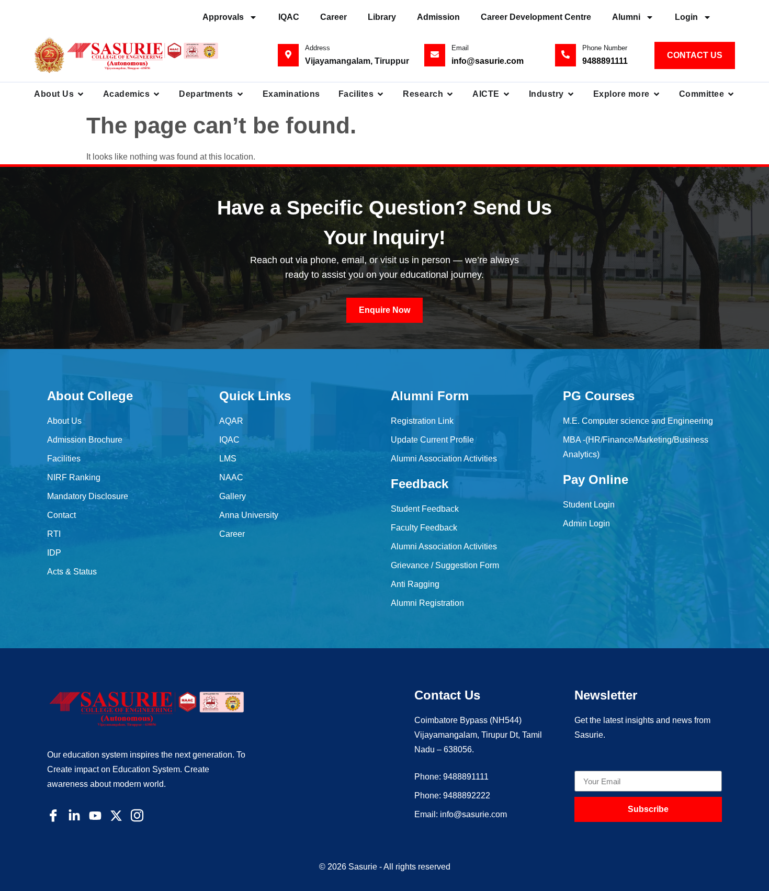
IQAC (288, 17)
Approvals (223, 17)
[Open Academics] (156, 94)
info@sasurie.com (487, 61)
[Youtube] (95, 815)
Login (686, 17)
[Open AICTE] (506, 94)
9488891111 (605, 61)
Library (382, 17)
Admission (438, 17)
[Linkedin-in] (74, 815)
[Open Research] (450, 94)
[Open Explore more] (656, 94)
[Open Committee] (731, 94)
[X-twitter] (116, 815)
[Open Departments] (240, 94)
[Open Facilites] (380, 94)
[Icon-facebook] (53, 815)
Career (333, 17)
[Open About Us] (80, 94)
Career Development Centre (536, 17)
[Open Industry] (571, 94)
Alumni (626, 17)
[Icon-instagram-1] (137, 815)
